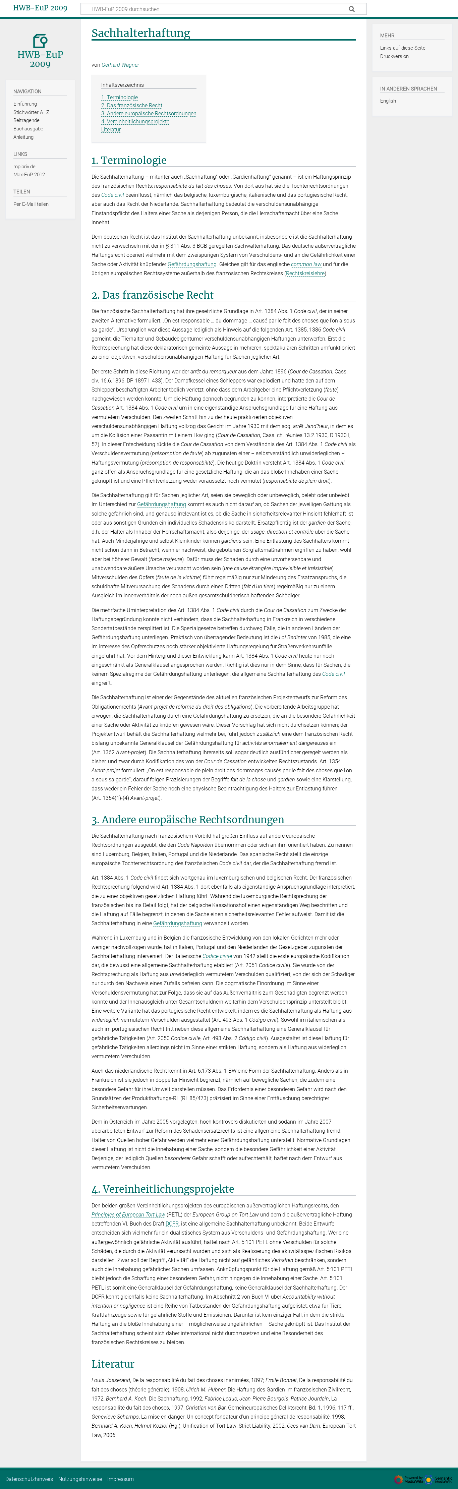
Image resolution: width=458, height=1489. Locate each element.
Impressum (120, 1479)
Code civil (112, 195)
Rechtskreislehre (305, 273)
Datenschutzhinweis (29, 1479)
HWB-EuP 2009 (40, 8)
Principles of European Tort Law (128, 1214)
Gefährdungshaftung (192, 264)
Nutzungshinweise (80, 1479)
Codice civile (217, 956)
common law (306, 264)
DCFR (172, 1223)
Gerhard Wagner (120, 65)
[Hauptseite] (40, 49)
